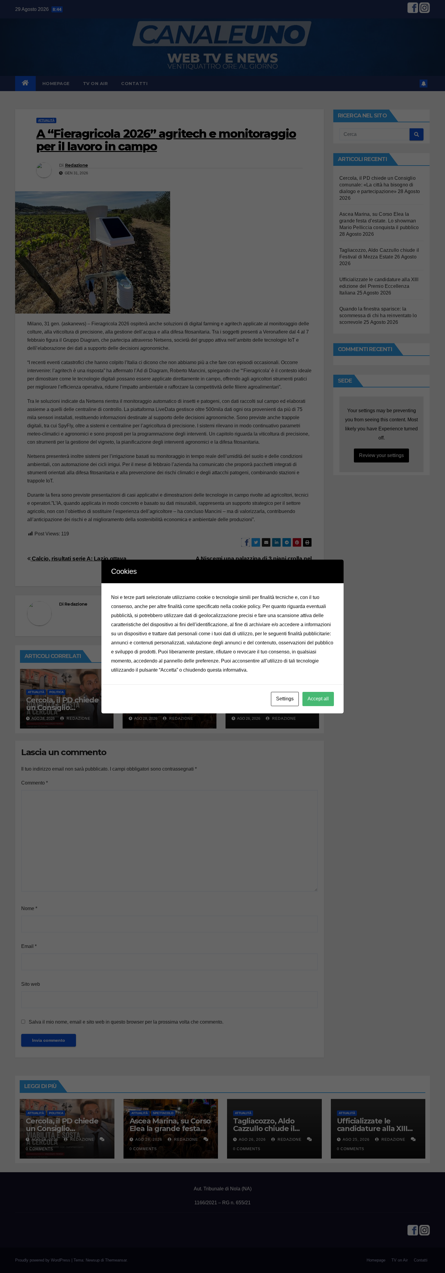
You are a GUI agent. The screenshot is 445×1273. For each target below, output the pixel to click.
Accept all (318, 698)
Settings (285, 698)
